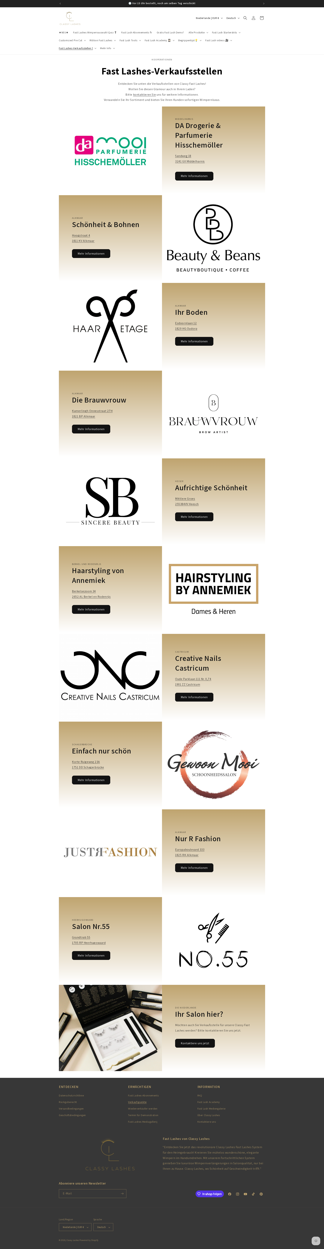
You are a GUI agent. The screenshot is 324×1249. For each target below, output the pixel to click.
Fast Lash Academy (208, 1102)
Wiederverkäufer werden (142, 1108)
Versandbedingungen (71, 1108)
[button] (198, 32)
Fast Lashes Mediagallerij (142, 1122)
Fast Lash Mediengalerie (211, 1108)
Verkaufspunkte (137, 1102)
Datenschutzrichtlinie (71, 1095)
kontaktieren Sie (144, 95)
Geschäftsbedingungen (72, 1115)
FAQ (199, 1095)
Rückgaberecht (68, 1102)
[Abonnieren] (122, 1193)
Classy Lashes (73, 1240)
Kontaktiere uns (206, 1122)
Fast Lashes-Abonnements (143, 1095)
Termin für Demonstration (143, 1115)
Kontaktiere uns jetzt (195, 1043)
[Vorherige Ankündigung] (60, 3)
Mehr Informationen (194, 176)
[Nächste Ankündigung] (264, 3)
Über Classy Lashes (208, 1115)
